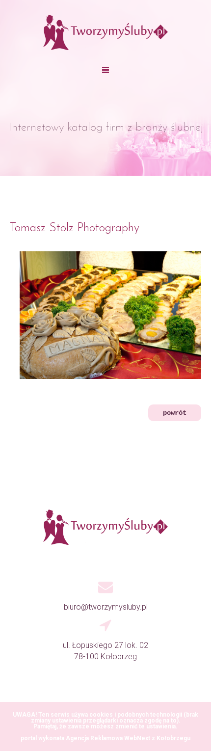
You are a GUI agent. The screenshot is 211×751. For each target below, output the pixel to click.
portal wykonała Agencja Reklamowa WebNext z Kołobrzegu (105, 738)
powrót (174, 413)
